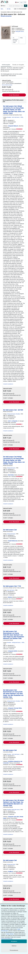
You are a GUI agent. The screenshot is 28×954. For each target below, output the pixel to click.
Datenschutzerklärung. (6, 938)
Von (15, 40)
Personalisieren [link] (14, 950)
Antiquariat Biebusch (13, 125)
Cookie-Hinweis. (10, 934)
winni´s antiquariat (12, 421)
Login (21, 2)
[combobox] (16, 6)
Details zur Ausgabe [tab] (18, 64)
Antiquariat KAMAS (12, 651)
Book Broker (11, 475)
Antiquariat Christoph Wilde (15, 708)
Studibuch (10, 871)
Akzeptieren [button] (14, 941)
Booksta (10, 597)
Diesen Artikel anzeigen (7, 84)
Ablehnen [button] (14, 945)
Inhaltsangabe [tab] (6, 64)
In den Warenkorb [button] (14, 95)
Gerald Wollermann (13, 540)
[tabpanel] (13, 71)
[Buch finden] (25, 6)
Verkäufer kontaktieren (8, 384)
